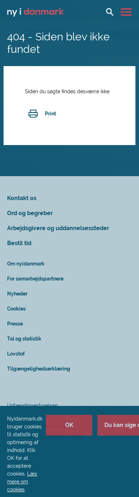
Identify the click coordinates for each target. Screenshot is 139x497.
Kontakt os (21, 198)
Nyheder (17, 294)
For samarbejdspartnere (35, 279)
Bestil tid (19, 243)
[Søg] (110, 12)
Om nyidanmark (26, 264)
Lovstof (16, 354)
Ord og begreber (30, 213)
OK (69, 425)
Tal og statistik (24, 339)
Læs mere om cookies (22, 481)
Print (50, 113)
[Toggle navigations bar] (127, 12)
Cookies (16, 309)
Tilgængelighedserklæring (38, 369)
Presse (15, 324)
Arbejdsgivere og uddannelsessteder (58, 228)
